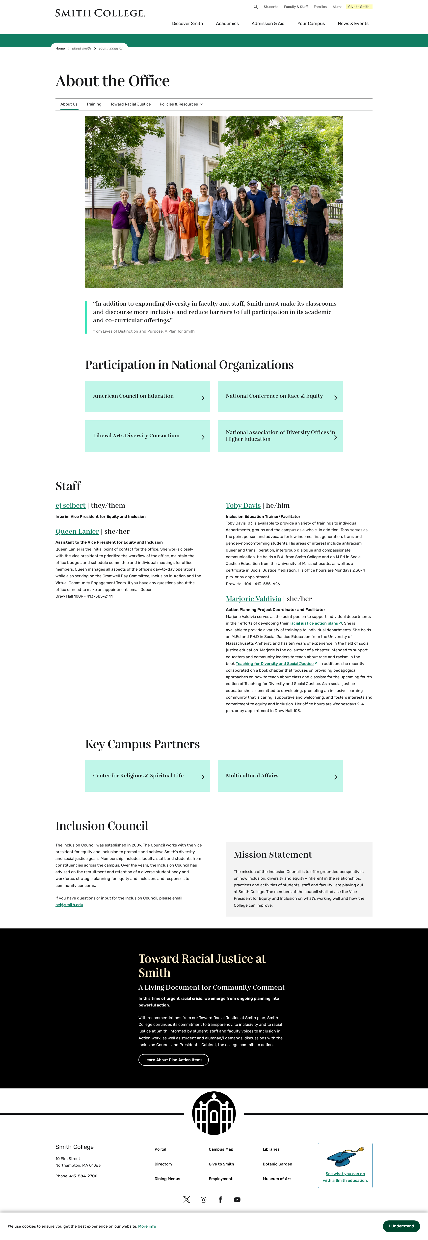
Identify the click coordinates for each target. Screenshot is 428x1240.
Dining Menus (167, 1178)
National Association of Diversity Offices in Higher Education (280, 436)
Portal (160, 1149)
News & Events (353, 23)
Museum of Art (277, 1178)
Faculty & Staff (296, 7)
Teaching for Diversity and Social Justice (275, 663)
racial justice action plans (314, 623)
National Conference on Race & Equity (274, 396)
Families (320, 7)
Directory (163, 1164)
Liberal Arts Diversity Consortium (136, 436)
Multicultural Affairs (252, 776)
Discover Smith (187, 23)
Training (94, 104)
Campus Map (221, 1149)
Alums (337, 7)
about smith (81, 48)
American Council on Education (133, 396)
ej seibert (70, 506)
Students (271, 7)
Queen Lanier (77, 532)
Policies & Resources (179, 104)
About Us (69, 104)
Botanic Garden (277, 1164)
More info (147, 1226)
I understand (401, 1226)
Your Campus (311, 23)
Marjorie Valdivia (253, 599)
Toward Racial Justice (130, 104)
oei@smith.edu (69, 904)
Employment (221, 1178)
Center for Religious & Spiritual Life (138, 776)
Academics (227, 23)
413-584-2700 (83, 1176)
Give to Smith (359, 7)
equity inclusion (111, 48)
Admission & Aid (268, 23)
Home (60, 48)
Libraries (271, 1149)
